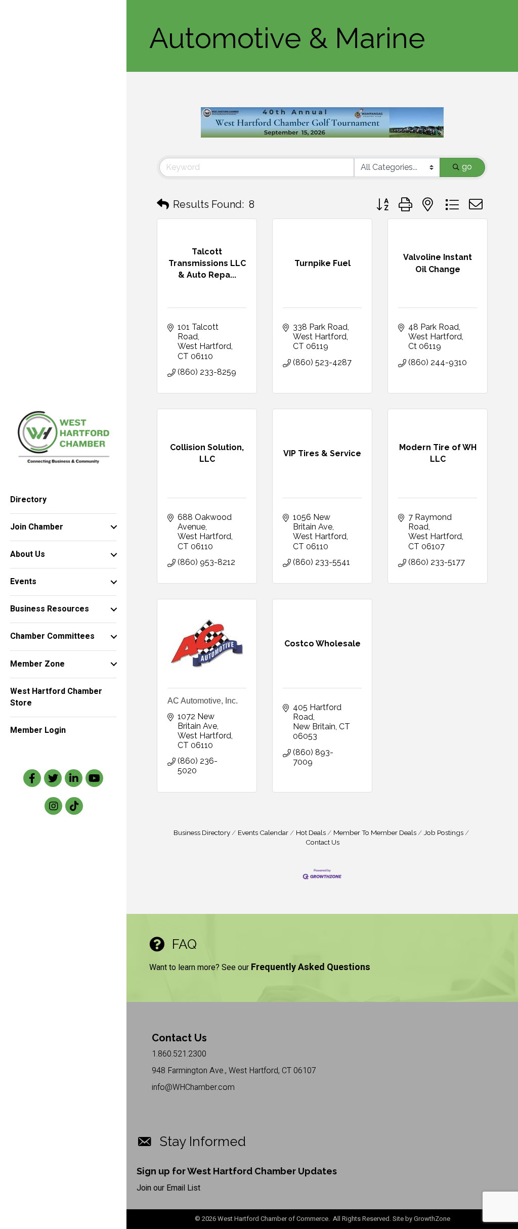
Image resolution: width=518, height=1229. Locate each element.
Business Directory (202, 832)
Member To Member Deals (374, 832)
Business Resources (49, 609)
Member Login (38, 730)
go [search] (467, 166)
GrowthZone (432, 1218)
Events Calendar (263, 832)
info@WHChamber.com (193, 1087)
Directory (28, 500)
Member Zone (37, 664)
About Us (27, 554)
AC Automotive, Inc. (202, 700)
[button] (163, 204)
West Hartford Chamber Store (56, 697)
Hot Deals (311, 832)
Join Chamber (36, 527)
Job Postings (443, 832)
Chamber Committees (52, 636)
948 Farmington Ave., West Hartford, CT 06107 (234, 1071)
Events (23, 582)
